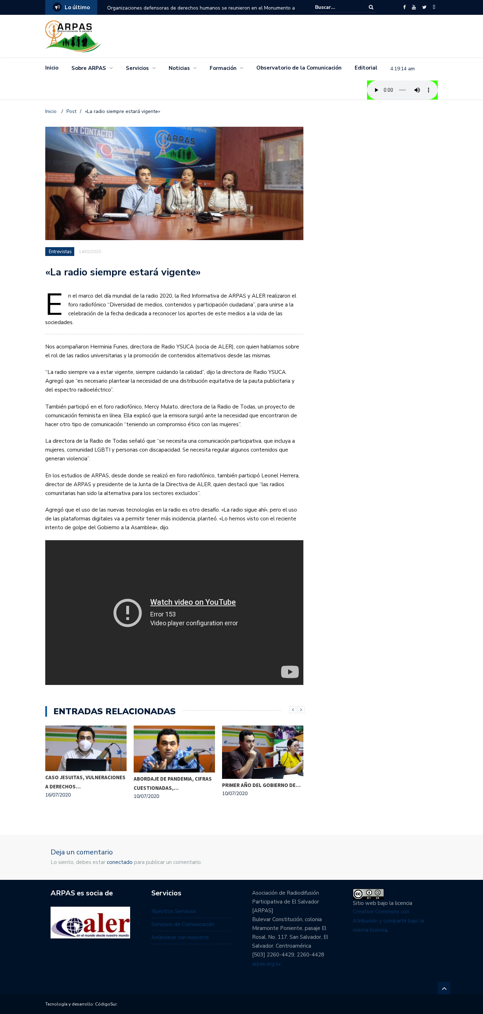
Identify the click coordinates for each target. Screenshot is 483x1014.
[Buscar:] (336, 7)
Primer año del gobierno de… (261, 785)
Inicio (51, 67)
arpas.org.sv (266, 963)
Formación (223, 68)
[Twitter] (424, 7)
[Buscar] (371, 7)
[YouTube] (413, 7)
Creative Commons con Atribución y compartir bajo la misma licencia (388, 921)
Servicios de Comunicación (182, 924)
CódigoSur (106, 1004)
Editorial (366, 67)
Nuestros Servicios (173, 911)
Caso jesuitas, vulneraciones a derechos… (85, 782)
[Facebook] (404, 7)
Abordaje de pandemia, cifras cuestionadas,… (173, 783)
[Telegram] (434, 7)
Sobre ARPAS (88, 68)
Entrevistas (60, 252)
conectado (120, 862)
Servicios (137, 68)
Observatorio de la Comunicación (299, 67)
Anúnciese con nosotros (180, 937)
